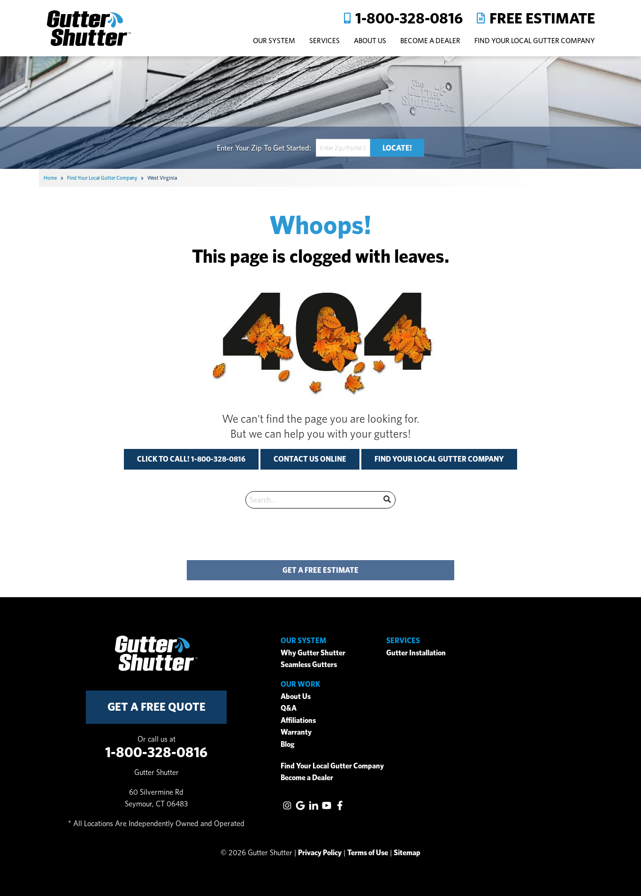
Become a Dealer (307, 777)
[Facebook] (339, 805)
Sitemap (407, 852)
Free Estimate (542, 18)
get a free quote (156, 707)
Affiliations (298, 720)
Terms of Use (367, 852)
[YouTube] (326, 805)
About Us (296, 696)
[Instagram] (287, 805)
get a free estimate (320, 570)
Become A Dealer (430, 40)
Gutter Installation (416, 652)
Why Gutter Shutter (313, 652)
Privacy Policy (320, 852)
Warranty (296, 732)
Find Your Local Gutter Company (534, 40)
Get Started (291, 147)
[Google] (300, 805)
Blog (288, 744)
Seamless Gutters (309, 664)
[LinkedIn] (313, 805)
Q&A (289, 708)
